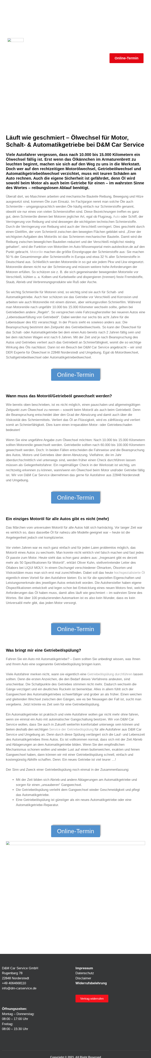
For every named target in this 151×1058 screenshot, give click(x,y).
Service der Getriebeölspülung (71, 729)
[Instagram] (13, 1040)
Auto (116, 216)
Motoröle (36, 252)
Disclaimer (83, 978)
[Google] (37, 1040)
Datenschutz (85, 973)
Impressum (84, 968)
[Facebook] (5, 1040)
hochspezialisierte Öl (129, 573)
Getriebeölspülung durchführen (109, 674)
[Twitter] (29, 1040)
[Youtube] (21, 1040)
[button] (103, 58)
